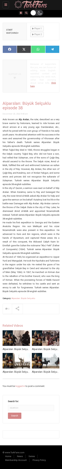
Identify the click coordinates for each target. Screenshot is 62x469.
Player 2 (38, 34)
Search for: (13, 401)
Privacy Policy (39, 460)
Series (32, 456)
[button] (36, 13)
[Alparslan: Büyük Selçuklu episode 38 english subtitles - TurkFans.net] (30, 4)
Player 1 (38, 28)
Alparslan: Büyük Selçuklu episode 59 (23, 349)
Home (8, 456)
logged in (20, 386)
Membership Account (16, 460)
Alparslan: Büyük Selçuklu (23, 298)
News (20, 456)
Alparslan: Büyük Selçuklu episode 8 (23, 371)
